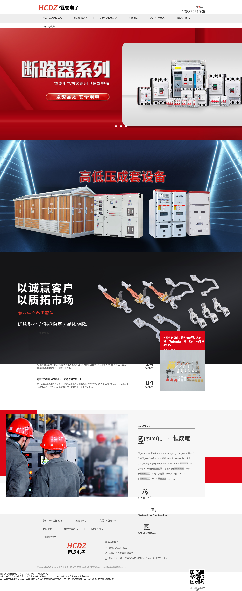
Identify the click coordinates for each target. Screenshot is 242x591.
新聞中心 (133, 18)
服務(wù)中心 (183, 18)
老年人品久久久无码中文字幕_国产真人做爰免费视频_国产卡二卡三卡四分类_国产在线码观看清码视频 (44, 576)
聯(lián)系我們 (50, 26)
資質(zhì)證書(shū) (108, 18)
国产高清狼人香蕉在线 (104, 579)
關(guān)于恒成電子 (164, 441)
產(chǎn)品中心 (157, 18)
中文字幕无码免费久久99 (11, 579)
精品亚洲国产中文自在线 (83, 579)
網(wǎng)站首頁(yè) (52, 18)
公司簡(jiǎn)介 (80, 18)
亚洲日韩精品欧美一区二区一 (59, 579)
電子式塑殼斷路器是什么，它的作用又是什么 (59, 379)
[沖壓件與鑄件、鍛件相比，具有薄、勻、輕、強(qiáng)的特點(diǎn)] (182, 391)
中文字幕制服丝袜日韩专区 (34, 579)
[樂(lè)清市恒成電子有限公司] (84, 548)
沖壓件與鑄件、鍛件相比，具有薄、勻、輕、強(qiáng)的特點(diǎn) (183, 341)
